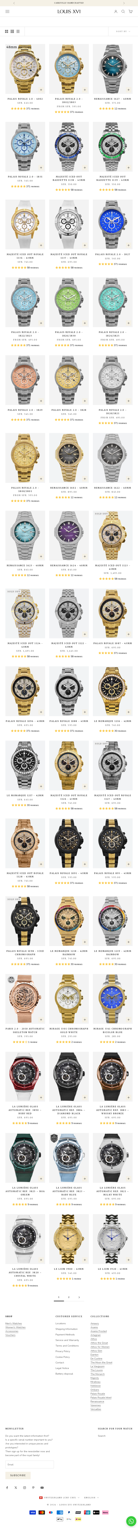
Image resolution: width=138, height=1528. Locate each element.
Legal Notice (62, 1368)
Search (102, 1436)
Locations (61, 1323)
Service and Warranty (67, 1340)
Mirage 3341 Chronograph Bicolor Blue (112, 1030)
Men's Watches (13, 1323)
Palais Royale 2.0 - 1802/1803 (69, 100)
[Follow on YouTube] (42, 1487)
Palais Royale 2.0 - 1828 (69, 410)
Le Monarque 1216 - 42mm (113, 721)
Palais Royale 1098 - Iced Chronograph (25, 953)
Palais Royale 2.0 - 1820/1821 (113, 412)
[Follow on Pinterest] (33, 1487)
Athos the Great (99, 1342)
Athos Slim (96, 1350)
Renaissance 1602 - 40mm (69, 488)
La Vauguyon (98, 1366)
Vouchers (10, 1335)
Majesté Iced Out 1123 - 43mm (112, 567)
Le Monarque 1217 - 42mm (25, 795)
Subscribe (18, 1475)
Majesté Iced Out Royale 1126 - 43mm (69, 797)
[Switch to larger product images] (6, 31)
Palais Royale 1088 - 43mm (68, 721)
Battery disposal (64, 1373)
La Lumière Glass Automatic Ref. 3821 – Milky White (112, 1191)
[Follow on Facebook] (7, 1487)
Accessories (11, 1331)
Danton (94, 1354)
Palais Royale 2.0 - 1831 (25, 176)
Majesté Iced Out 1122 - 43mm (69, 645)
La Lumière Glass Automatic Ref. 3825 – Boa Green (25, 1191)
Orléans (95, 1389)
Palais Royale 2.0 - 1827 (112, 254)
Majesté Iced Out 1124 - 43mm (25, 645)
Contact (60, 1362)
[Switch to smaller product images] (12, 31)
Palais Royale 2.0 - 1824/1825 (113, 334)
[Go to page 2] (79, 1297)
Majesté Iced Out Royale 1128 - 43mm (25, 875)
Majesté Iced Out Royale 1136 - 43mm (25, 256)
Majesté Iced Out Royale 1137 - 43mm (69, 256)
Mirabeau (95, 1381)
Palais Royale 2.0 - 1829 (25, 410)
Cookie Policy (63, 1357)
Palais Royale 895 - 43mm (113, 873)
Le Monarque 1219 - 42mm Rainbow (112, 953)
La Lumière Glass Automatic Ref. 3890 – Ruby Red (25, 1110)
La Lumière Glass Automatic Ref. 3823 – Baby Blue (69, 1191)
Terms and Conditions (67, 1345)
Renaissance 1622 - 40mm (112, 488)
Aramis (94, 1327)
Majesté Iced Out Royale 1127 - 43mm (112, 797)
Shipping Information (67, 1329)
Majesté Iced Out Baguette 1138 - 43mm (69, 178)
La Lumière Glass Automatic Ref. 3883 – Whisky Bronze (112, 1110)
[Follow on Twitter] (16, 1487)
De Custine (96, 1358)
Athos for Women (100, 1347)
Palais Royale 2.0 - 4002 (25, 99)
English (89, 1497)
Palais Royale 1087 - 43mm (112, 643)
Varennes (96, 1405)
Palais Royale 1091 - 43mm (69, 873)
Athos (94, 1339)
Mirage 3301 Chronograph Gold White (69, 1030)
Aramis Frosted (99, 1331)
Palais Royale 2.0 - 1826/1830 (69, 334)
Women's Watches (15, 1327)
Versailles (96, 1409)
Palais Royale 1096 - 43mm (25, 721)
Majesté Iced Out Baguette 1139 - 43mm (112, 178)
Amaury (95, 1323)
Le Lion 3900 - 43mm (69, 1269)
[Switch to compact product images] (18, 31)
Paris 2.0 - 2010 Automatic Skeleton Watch (25, 1030)
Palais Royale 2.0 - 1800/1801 (25, 489)
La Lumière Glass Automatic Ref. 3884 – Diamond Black (68, 1110)
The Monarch (98, 1374)
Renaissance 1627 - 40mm (112, 99)
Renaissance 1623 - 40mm (25, 565)
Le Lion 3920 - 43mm (113, 1269)
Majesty (95, 1378)
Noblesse (96, 1385)
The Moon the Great (101, 1362)
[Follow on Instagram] (24, 1487)
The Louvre (97, 1370)
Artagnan (96, 1335)
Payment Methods (65, 1334)
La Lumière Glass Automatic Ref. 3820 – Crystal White (25, 1272)
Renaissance (97, 1401)
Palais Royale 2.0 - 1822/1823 (25, 334)
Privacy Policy (63, 1351)
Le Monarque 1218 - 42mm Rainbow (69, 953)
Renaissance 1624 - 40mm (69, 565)
